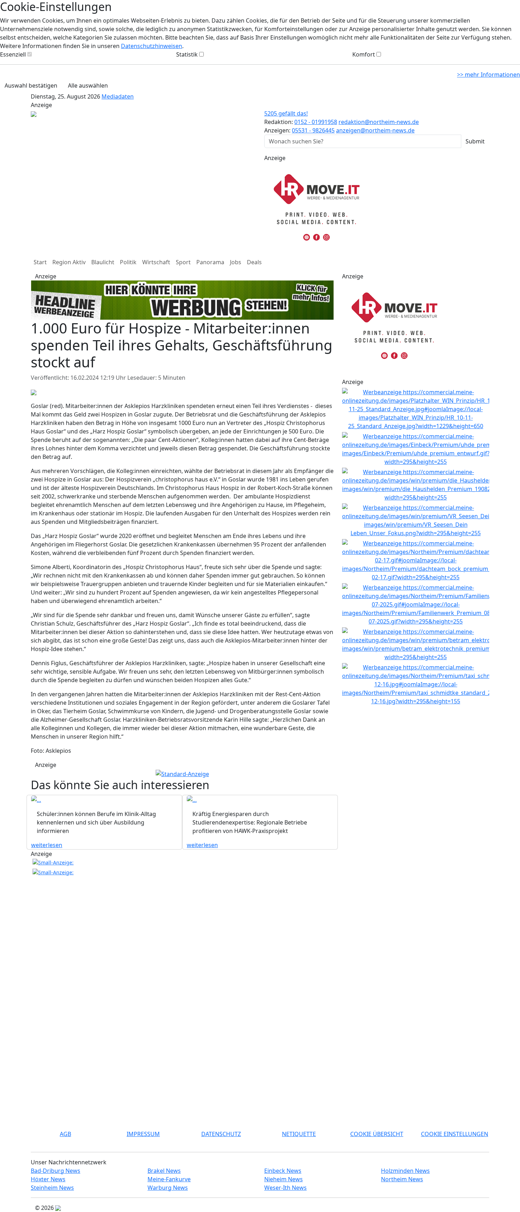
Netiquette (299, 1134)
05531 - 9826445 (313, 130)
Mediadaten (118, 96)
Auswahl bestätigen (31, 85)
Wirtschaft (156, 262)
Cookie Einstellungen (454, 1134)
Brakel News (164, 1171)
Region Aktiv (69, 262)
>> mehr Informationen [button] (488, 74)
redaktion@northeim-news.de (379, 122)
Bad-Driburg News (55, 1171)
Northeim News (402, 1179)
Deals (254, 262)
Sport (183, 262)
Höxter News (48, 1179)
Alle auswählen (88, 85)
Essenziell (13, 54)
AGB (65, 1134)
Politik (128, 262)
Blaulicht (102, 262)
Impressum (143, 1134)
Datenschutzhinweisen (151, 46)
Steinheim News (52, 1188)
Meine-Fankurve (169, 1179)
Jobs (235, 262)
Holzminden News (405, 1171)
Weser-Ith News (285, 1188)
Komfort (363, 54)
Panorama (210, 262)
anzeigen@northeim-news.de (375, 130)
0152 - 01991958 (315, 122)
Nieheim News (283, 1179)
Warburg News (168, 1188)
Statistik (187, 54)
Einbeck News (282, 1171)
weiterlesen (46, 845)
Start (40, 262)
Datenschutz (221, 1134)
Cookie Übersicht (376, 1134)
